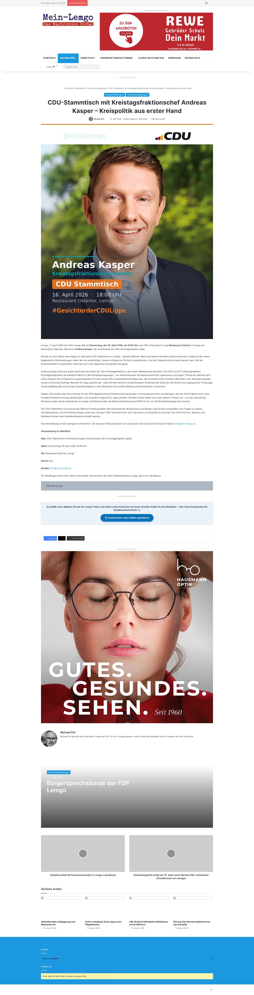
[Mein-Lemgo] (68, 20)
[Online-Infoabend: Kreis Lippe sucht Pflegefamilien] (105, 907)
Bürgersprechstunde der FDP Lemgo (88, 786)
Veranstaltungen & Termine (116, 58)
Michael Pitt (99, 119)
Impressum (174, 58)
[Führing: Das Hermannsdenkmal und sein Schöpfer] (193, 907)
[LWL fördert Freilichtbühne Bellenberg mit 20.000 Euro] (149, 907)
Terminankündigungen (96, 88)
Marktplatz (88, 58)
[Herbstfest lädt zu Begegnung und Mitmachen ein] (61, 907)
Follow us (46, 966)
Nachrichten (67, 58)
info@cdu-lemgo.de (185, 423)
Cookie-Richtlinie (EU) (151, 58)
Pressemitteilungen (114, 95)
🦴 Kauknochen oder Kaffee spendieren (127, 518)
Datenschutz (192, 58)
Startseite (49, 58)
